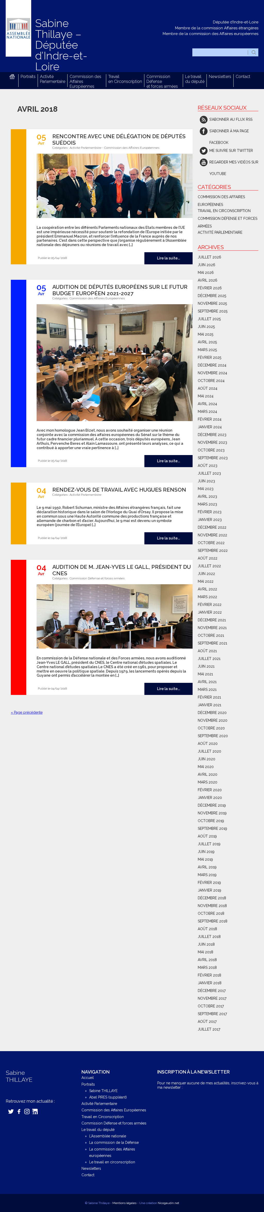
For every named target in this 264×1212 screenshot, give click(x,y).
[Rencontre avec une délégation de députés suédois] (112, 186)
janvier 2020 (210, 798)
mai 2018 (205, 952)
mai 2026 (206, 273)
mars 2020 (207, 782)
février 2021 (209, 697)
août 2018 (207, 929)
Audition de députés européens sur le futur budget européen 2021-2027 (119, 290)
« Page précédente (27, 712)
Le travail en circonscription (112, 1162)
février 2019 (209, 882)
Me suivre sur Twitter (231, 151)
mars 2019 (207, 875)
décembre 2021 (212, 620)
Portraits (28, 76)
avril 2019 (207, 867)
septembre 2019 (212, 828)
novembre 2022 (212, 535)
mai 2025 (205, 334)
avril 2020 (207, 774)
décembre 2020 (212, 713)
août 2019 (207, 836)
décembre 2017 (212, 991)
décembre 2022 (212, 527)
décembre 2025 (212, 296)
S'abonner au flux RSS (230, 119)
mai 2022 (205, 581)
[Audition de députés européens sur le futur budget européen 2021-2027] (112, 363)
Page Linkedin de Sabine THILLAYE (35, 1111)
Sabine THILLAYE (103, 1091)
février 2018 (209, 975)
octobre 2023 (211, 450)
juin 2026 (206, 265)
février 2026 (210, 288)
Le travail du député (194, 79)
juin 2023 (206, 481)
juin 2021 (206, 666)
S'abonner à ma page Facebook (229, 133)
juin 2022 (206, 574)
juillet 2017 (209, 1029)
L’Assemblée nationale (107, 1136)
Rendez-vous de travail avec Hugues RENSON (119, 489)
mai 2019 (205, 859)
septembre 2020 (213, 736)
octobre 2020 (211, 728)
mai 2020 (206, 767)
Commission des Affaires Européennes (131, 148)
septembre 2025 (212, 311)
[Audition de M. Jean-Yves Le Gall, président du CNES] (112, 617)
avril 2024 (207, 404)
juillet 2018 (209, 937)
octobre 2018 (211, 913)
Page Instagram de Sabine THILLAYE (27, 1111)
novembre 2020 (212, 720)
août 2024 (207, 388)
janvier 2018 (209, 983)
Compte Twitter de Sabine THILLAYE (11, 1111)
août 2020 (208, 744)
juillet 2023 (209, 473)
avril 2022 (207, 589)
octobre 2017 (211, 1006)
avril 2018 (207, 960)
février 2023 (209, 512)
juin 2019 (206, 852)
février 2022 (209, 605)
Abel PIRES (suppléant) (108, 1097)
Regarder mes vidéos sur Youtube (233, 164)
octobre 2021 (211, 635)
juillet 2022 (209, 566)
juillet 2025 (209, 319)
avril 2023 (207, 496)
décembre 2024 (212, 365)
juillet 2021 (209, 659)
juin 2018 (206, 944)
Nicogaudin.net (168, 1203)
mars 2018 (207, 967)
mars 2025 (207, 350)
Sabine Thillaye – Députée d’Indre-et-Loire (61, 45)
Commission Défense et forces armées (97, 578)
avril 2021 (207, 682)
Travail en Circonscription (125, 79)
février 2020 (210, 790)
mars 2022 (207, 597)
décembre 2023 (212, 435)
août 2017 (207, 1021)
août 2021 (207, 651)
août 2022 (207, 558)
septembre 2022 (213, 550)
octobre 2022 (211, 543)
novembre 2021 (212, 628)
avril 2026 (207, 280)
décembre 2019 (212, 805)
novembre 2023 (212, 442)
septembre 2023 (213, 458)
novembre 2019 (212, 813)
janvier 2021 (209, 705)
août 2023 (207, 466)
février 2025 (209, 357)
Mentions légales (124, 1203)
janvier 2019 (209, 890)
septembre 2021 (212, 643)
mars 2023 (207, 504)
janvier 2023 (210, 520)
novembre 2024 (212, 373)
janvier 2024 (210, 427)
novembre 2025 (212, 303)
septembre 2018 (212, 921)
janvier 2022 (210, 612)
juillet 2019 (209, 844)
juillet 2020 (209, 751)
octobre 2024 (211, 381)
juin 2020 (206, 759)
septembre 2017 (212, 1014)
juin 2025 (206, 327)
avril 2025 (207, 342)
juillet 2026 (209, 257)
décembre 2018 (212, 898)
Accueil (12, 76)
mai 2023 (205, 489)
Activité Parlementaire (52, 79)
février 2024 (209, 419)
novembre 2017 (212, 998)
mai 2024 (205, 396)
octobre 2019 (211, 821)
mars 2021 (207, 689)
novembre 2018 (212, 906)
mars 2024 (207, 411)
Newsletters (220, 76)
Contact (243, 76)
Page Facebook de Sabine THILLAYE (19, 1111)
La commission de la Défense (114, 1142)
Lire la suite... (168, 258)
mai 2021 (205, 674)
